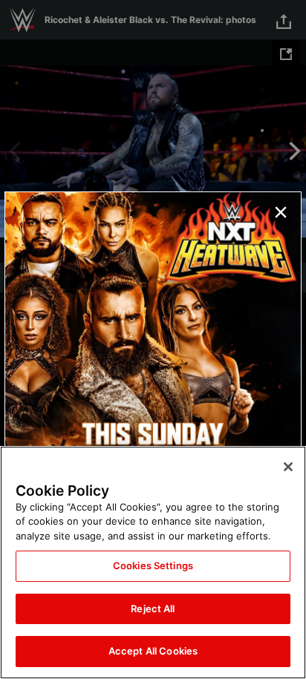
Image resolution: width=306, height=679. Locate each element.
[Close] (288, 466)
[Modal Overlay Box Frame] (153, 339)
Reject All (153, 608)
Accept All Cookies (153, 651)
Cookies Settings (153, 565)
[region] (153, 562)
